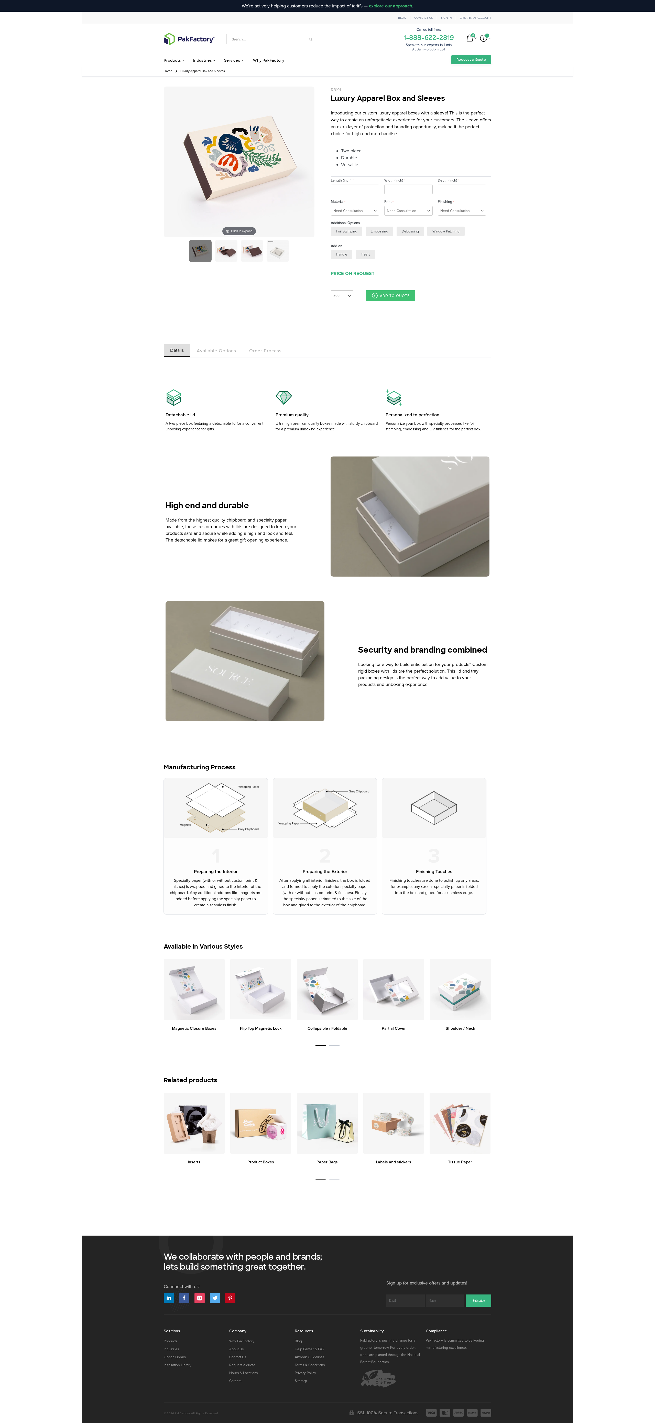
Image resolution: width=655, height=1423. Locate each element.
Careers (235, 1381)
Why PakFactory (241, 1341)
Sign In (446, 18)
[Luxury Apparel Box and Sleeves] (200, 251)
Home (168, 71)
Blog (402, 18)
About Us (236, 1349)
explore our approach (390, 6)
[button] (321, 1045)
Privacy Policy (305, 1373)
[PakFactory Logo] (189, 39)
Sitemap (301, 1381)
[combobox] (271, 39)
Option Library (175, 1357)
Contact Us (423, 18)
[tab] (177, 349)
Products (171, 1341)
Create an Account (475, 18)
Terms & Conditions (310, 1365)
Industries (171, 1349)
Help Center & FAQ (309, 1349)
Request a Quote (471, 59)
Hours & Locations (243, 1373)
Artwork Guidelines (309, 1357)
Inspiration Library (177, 1365)
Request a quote (242, 1365)
